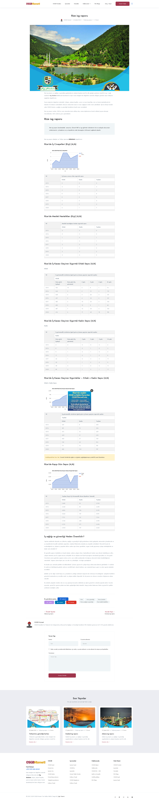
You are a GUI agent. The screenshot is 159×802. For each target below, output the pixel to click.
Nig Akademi (53, 95)
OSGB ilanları (51, 774)
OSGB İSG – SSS (96, 771)
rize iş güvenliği (90, 599)
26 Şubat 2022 (77, 20)
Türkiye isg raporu (87, 20)
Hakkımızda (86, 4)
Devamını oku (32, 742)
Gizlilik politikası (95, 777)
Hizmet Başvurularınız (53, 777)
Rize (82, 599)
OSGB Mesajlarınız (74, 780)
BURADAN (72, 139)
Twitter (50, 602)
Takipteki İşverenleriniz (53, 780)
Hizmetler (76, 4)
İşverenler (67, 4)
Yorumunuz (51, 653)
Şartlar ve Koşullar (96, 774)
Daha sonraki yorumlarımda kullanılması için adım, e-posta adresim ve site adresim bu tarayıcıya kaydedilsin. (79, 649)
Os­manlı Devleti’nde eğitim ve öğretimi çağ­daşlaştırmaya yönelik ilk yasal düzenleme (82, 457)
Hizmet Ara (50, 768)
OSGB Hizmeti (39, 622)
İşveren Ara (50, 771)
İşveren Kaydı (73, 765)
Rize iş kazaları (101, 599)
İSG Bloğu (97, 4)
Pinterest (72, 602)
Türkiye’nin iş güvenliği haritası (39, 734)
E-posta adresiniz (85, 639)
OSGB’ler (72, 768)
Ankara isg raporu (108, 734)
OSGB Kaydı (51, 765)
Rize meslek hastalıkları (102, 602)
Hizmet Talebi (122, 4)
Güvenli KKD (75, 128)
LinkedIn (61, 602)
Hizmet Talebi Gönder (75, 774)
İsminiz (50, 639)
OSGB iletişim (95, 765)
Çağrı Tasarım (61, 796)
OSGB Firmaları (57, 4)
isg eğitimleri (84, 128)
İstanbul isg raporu (72, 734)
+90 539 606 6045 (33, 769)
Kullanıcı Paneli (51, 783)
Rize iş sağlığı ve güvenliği (87, 602)
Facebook (63, 599)
